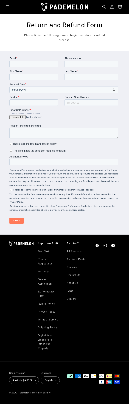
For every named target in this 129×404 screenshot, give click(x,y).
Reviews (72, 267)
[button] (8, 7)
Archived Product (77, 259)
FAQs (70, 290)
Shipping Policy (47, 327)
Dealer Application (45, 281)
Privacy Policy (46, 311)
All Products (74, 251)
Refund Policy (46, 303)
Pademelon (23, 393)
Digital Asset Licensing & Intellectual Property (45, 342)
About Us (72, 282)
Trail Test (43, 251)
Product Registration (45, 261)
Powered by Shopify (40, 393)
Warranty (43, 271)
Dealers (71, 298)
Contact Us (73, 275)
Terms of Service (48, 319)
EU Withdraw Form (46, 293)
